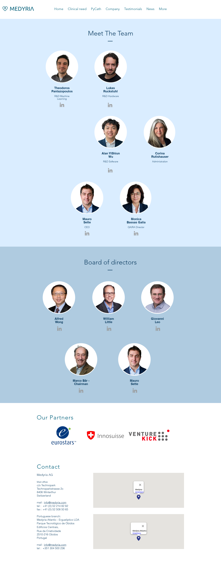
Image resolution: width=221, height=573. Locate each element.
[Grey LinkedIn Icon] (62, 105)
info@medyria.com (55, 502)
